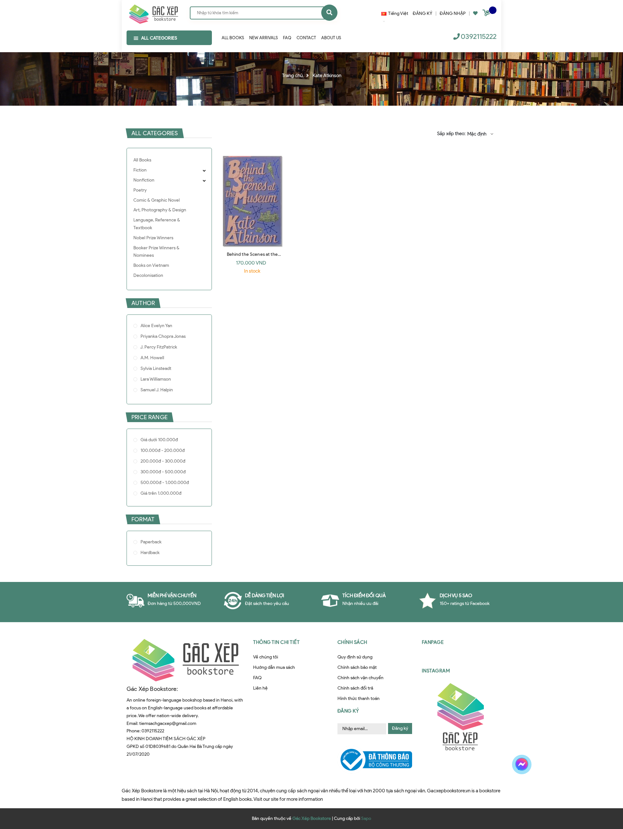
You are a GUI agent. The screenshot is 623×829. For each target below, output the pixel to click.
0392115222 (478, 36)
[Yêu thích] (475, 13)
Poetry (140, 190)
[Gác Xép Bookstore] (153, 12)
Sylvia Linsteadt (155, 368)
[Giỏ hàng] (487, 14)
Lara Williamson (155, 379)
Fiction (140, 170)
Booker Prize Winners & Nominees (156, 251)
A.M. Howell (152, 358)
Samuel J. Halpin (156, 390)
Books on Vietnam (151, 265)
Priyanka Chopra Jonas (163, 336)
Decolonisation (148, 275)
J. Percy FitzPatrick (158, 347)
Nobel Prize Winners (153, 238)
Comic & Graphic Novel (156, 200)
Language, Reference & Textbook (156, 224)
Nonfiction (143, 180)
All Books (142, 160)
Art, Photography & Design (159, 210)
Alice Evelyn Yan (156, 325)
